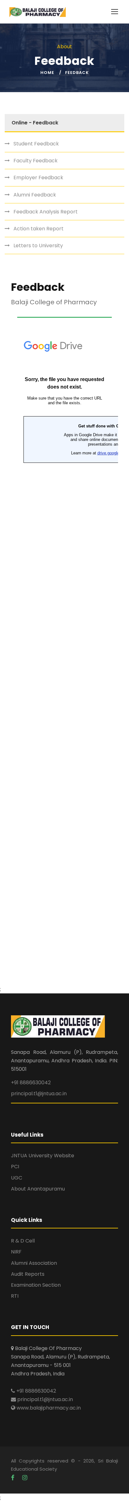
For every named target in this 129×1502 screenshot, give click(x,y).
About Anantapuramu (38, 1188)
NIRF (16, 1251)
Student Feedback (36, 143)
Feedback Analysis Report (45, 211)
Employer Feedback (38, 177)
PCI (15, 1166)
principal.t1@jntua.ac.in (39, 1093)
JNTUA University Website (42, 1155)
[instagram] (24, 1477)
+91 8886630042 (31, 1082)
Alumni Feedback (34, 194)
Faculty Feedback (35, 160)
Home (47, 73)
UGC (16, 1177)
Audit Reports (27, 1274)
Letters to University (38, 245)
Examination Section (36, 1285)
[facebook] (13, 1477)
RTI (14, 1296)
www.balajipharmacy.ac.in (48, 1407)
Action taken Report (38, 228)
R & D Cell (23, 1240)
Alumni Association (34, 1263)
